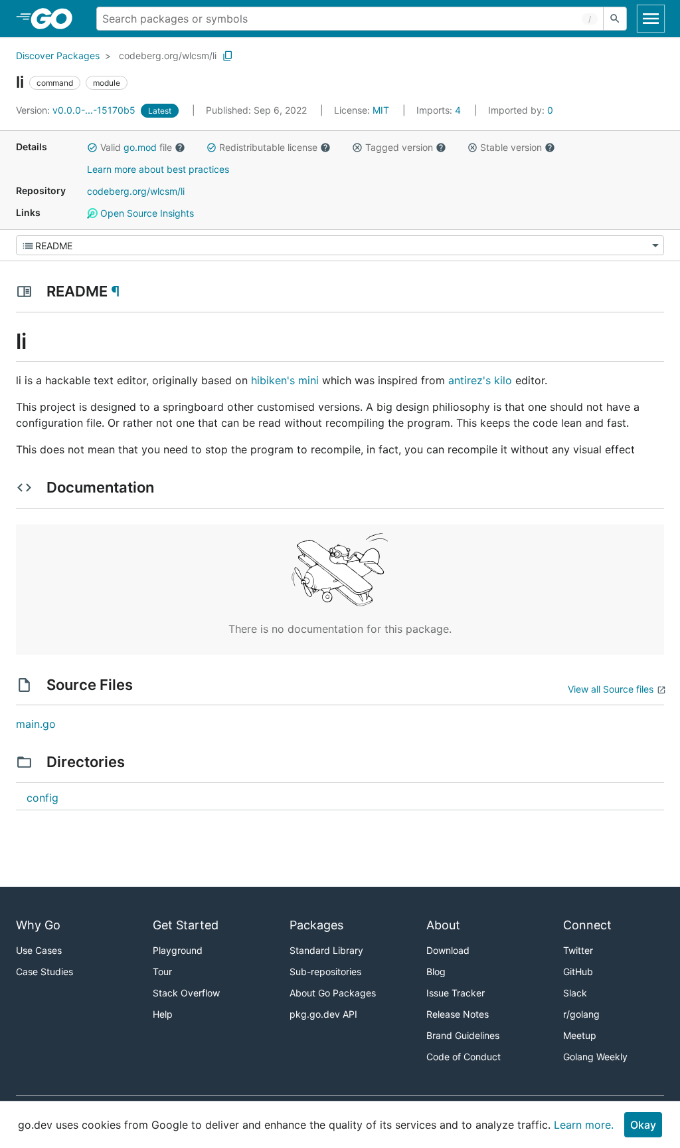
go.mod (140, 147)
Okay (643, 1124)
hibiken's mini (285, 380)
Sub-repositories (325, 971)
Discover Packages (58, 55)
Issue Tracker (455, 992)
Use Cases (39, 950)
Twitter (578, 950)
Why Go (38, 925)
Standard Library (326, 950)
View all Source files (610, 689)
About (443, 925)
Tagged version (399, 147)
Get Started (185, 925)
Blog (436, 971)
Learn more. (584, 1124)
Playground (178, 950)
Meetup (579, 1035)
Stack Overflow (186, 992)
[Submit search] (615, 19)
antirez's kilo (480, 380)
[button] (92, 147)
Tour (162, 971)
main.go (36, 724)
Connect (587, 925)
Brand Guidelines (462, 1035)
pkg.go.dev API (323, 1014)
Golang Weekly (595, 1056)
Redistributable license (268, 147)
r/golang (581, 1014)
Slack (575, 992)
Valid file (136, 147)
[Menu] (340, 245)
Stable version (511, 147)
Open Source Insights (146, 213)
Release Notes (457, 1014)
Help (163, 1014)
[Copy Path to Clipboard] (228, 56)
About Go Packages (333, 992)
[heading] (56, 18)
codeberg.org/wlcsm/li (167, 55)
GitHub (578, 971)
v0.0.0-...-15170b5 (77, 110)
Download (447, 950)
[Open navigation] (651, 18)
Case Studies (44, 971)
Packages (316, 925)
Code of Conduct (463, 1056)
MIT (381, 110)
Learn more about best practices (158, 169)
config (42, 797)
